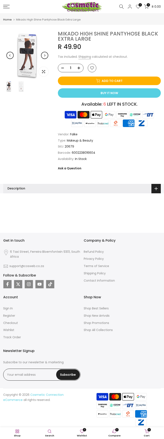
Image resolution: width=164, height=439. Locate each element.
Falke (74, 134)
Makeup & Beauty (80, 140)
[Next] (44, 55)
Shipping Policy (95, 273)
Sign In (8, 308)
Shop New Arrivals (97, 315)
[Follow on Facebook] (7, 284)
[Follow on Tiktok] (50, 284)
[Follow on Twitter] (18, 284)
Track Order (12, 337)
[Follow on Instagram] (29, 284)
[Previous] (10, 55)
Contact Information (99, 280)
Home (7, 19)
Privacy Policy (94, 259)
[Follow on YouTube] (39, 284)
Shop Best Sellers (96, 308)
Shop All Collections (98, 330)
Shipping (84, 57)
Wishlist (8, 330)
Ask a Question (69, 168)
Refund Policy (94, 252)
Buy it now (109, 93)
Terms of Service (96, 266)
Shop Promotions (96, 323)
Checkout (10, 323)
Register (9, 315)
